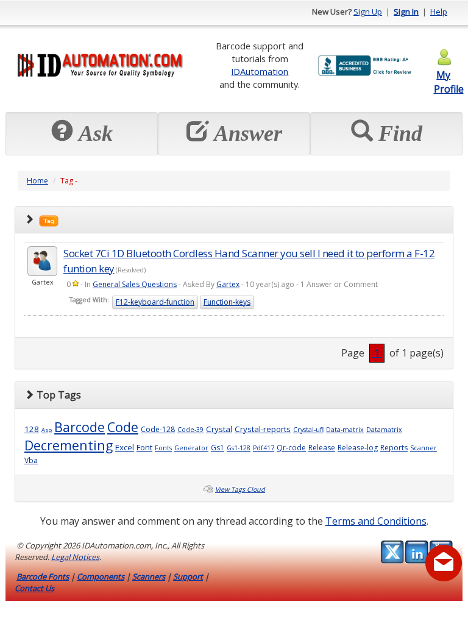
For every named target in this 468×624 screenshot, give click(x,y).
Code (122, 427)
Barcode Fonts (42, 576)
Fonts (163, 448)
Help (438, 11)
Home (37, 181)
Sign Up (367, 11)
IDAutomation (259, 71)
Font (144, 447)
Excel (124, 447)
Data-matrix (345, 429)
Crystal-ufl (308, 429)
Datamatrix (384, 429)
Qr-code (291, 447)
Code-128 (158, 429)
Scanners (148, 576)
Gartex (227, 284)
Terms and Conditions (376, 521)
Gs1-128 (238, 448)
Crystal (219, 429)
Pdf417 (263, 448)
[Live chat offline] (443, 563)
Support (188, 576)
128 (31, 429)
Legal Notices (75, 556)
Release (321, 447)
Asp (46, 430)
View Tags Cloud (240, 489)
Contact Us (34, 588)
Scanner (423, 448)
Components (100, 576)
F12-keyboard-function (155, 302)
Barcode (79, 427)
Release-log (358, 447)
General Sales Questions (135, 284)
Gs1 (217, 447)
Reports (394, 447)
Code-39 (190, 429)
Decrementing (68, 445)
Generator (191, 448)
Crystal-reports (263, 429)
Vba (31, 460)
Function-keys (227, 302)
